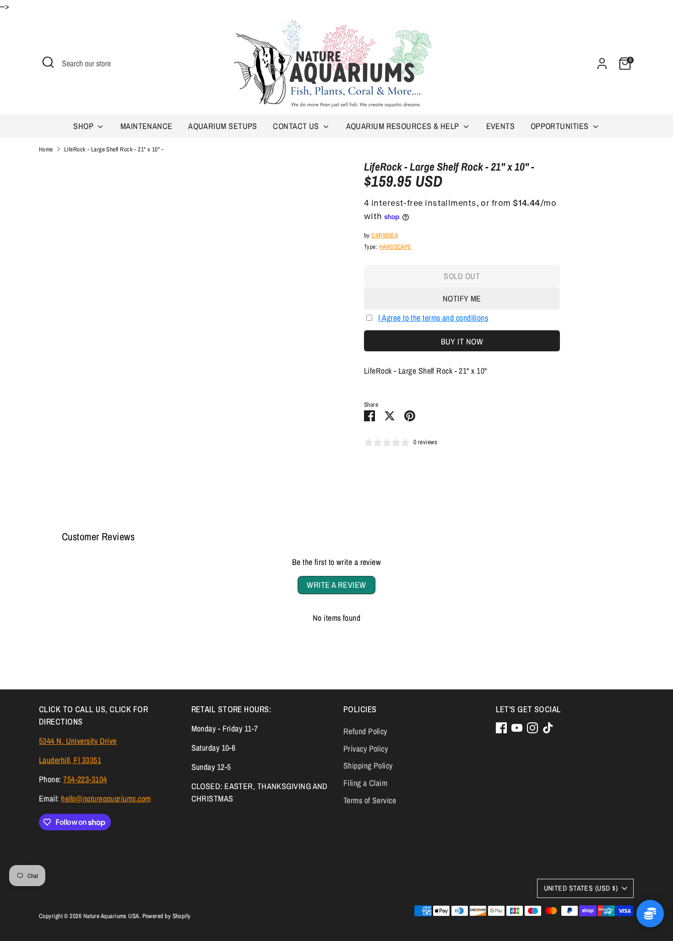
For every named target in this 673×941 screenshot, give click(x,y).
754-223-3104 (85, 779)
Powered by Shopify (166, 916)
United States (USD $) (581, 888)
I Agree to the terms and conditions (433, 317)
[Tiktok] (548, 727)
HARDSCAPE (395, 246)
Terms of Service (369, 800)
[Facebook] (501, 727)
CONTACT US (297, 126)
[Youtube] (516, 727)
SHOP (84, 126)
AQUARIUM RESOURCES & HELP (403, 126)
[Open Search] (48, 62)
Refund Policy (365, 731)
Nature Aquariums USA (111, 916)
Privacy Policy (365, 748)
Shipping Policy (368, 765)
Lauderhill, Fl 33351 (70, 760)
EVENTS (500, 126)
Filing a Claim (365, 783)
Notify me (462, 298)
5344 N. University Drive (78, 741)
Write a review (336, 585)
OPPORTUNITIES (561, 126)
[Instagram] (532, 727)
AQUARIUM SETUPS (222, 126)
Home (46, 149)
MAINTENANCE (146, 126)
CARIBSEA (384, 235)
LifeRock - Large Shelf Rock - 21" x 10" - (113, 149)
